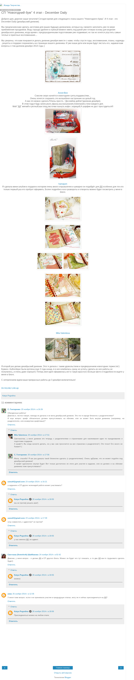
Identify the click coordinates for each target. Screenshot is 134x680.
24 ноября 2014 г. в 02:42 (50, 555)
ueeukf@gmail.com (16, 482)
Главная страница (63, 668)
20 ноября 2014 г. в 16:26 (32, 409)
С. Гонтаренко (14, 409)
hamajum (62, 184)
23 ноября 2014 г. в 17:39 (36, 518)
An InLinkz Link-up (10, 388)
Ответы (13, 430)
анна (10, 594)
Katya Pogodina (21, 499)
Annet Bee (63, 93)
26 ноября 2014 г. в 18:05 (43, 499)
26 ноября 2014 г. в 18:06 (43, 611)
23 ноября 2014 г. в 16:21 (36, 482)
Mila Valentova (63, 333)
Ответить (11, 425)
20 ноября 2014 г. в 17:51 (38, 435)
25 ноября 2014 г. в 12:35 (23, 594)
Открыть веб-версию (63, 673)
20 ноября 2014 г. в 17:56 (38, 455)
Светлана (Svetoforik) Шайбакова (23, 555)
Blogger (68, 677)
